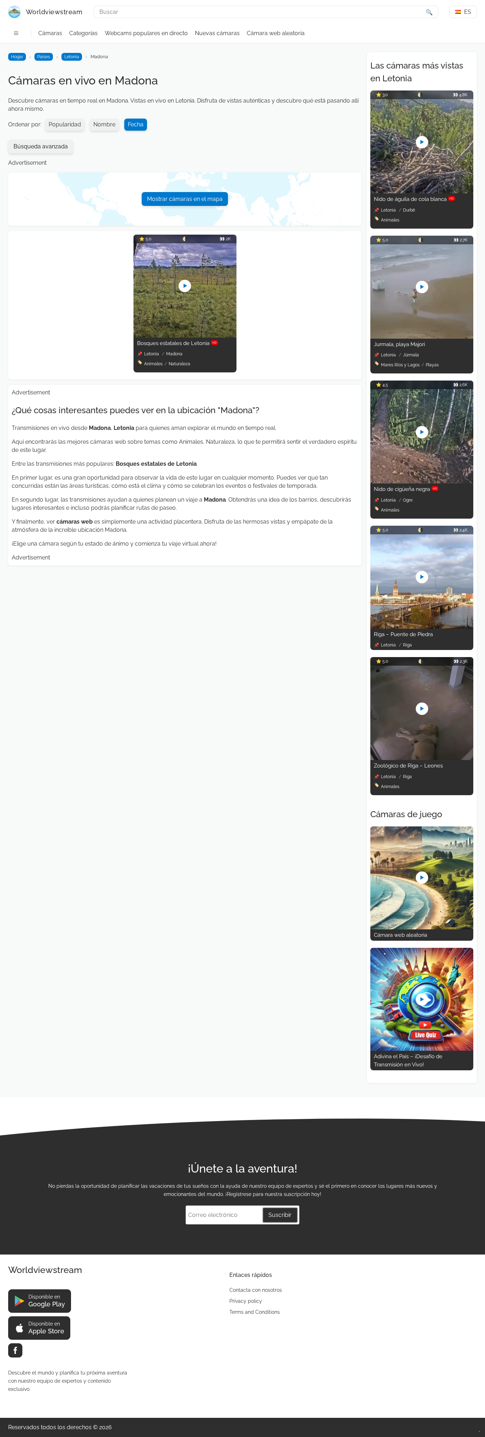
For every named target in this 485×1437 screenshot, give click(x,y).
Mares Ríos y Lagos (400, 364)
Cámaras (50, 33)
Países (43, 56)
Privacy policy (245, 1301)
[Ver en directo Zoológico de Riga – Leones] (421, 758)
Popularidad (65, 124)
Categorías (83, 33)
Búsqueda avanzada (40, 146)
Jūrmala (411, 355)
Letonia (71, 56)
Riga (407, 645)
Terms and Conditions (254, 1312)
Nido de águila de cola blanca (414, 199)
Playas (432, 364)
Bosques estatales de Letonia (177, 343)
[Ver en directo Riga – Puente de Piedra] (421, 626)
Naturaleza (179, 363)
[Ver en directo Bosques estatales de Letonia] (184, 335)
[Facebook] (15, 1350)
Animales (153, 363)
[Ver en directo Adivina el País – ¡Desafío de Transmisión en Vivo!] (421, 1048)
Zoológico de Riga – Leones (408, 766)
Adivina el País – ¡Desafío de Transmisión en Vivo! (408, 1060)
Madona (174, 353)
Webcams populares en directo (146, 33)
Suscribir (279, 1215)
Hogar (17, 56)
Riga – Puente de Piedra (403, 634)
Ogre (408, 500)
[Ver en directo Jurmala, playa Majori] (421, 336)
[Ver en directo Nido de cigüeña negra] (421, 481)
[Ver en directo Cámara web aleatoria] (421, 927)
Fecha (135, 124)
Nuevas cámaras (217, 33)
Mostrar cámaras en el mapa (185, 199)
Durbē (409, 210)
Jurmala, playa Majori (399, 344)
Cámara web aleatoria (276, 33)
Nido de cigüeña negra (405, 489)
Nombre (104, 124)
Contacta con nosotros (255, 1290)
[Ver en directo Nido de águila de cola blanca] (421, 191)
